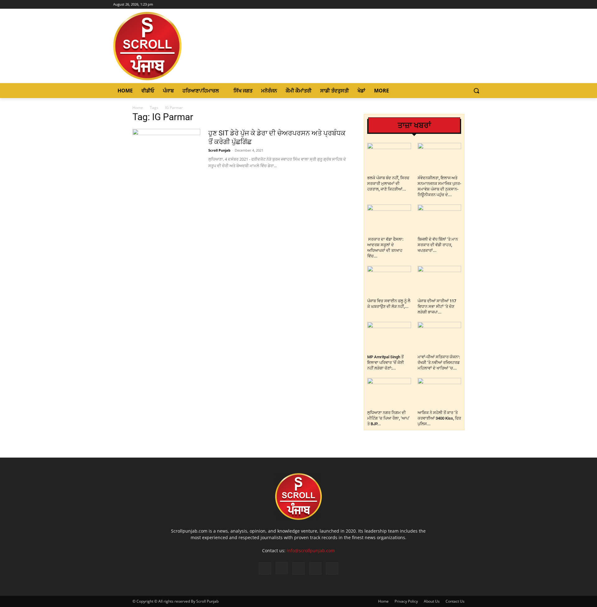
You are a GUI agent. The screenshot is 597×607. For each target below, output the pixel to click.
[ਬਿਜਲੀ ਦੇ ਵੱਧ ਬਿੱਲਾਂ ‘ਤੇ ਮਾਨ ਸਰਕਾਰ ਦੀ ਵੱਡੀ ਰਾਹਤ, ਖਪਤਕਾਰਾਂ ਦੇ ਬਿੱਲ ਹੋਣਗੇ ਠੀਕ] (439, 220)
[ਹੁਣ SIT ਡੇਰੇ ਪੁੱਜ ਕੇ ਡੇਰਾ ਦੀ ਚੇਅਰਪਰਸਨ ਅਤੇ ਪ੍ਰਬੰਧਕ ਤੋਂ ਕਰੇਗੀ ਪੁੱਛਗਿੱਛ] (166, 148)
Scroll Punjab (219, 150)
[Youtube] (480, 4)
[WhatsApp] (315, 568)
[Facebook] (454, 4)
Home (137, 107)
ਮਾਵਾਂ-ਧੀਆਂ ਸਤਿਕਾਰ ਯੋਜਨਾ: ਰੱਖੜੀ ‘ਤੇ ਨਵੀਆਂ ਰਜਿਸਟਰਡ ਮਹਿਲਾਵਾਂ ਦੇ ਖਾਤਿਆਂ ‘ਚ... (439, 362)
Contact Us (455, 601)
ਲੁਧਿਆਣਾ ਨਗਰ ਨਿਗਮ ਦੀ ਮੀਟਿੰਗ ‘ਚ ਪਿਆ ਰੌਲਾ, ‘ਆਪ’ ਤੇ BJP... (388, 418)
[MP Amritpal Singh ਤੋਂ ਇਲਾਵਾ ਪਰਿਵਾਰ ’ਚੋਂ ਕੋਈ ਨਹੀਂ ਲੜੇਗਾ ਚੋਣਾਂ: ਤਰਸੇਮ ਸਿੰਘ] (389, 337)
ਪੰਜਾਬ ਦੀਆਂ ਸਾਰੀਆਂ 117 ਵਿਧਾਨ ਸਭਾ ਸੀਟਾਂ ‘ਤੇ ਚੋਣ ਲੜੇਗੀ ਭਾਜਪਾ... (437, 306)
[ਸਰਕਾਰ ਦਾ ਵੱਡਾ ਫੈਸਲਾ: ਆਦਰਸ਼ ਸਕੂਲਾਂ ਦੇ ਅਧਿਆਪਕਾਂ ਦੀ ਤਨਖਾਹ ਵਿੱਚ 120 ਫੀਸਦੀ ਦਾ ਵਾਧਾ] (389, 220)
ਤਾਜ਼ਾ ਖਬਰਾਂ (414, 125)
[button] (476, 90)
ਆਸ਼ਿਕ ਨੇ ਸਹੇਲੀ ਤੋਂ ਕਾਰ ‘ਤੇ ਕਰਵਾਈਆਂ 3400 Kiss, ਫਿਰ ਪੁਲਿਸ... (439, 418)
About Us (432, 601)
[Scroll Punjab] (168, 46)
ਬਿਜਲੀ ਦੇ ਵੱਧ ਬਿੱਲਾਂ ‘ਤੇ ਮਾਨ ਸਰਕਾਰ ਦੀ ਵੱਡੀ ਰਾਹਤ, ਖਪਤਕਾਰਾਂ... (438, 245)
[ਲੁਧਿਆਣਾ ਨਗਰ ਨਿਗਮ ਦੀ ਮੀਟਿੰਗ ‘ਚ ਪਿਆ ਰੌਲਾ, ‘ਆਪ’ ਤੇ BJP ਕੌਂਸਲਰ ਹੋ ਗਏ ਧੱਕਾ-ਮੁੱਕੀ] (389, 393)
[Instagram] (463, 4)
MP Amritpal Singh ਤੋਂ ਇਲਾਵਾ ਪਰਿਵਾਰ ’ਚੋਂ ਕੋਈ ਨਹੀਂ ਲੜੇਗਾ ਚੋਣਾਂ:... (385, 362)
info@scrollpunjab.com (311, 550)
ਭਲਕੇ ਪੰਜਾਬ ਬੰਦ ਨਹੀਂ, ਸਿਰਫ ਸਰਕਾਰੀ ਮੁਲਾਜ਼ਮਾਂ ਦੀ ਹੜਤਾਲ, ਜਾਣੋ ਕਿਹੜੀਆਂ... (388, 183)
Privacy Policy (406, 601)
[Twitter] (471, 4)
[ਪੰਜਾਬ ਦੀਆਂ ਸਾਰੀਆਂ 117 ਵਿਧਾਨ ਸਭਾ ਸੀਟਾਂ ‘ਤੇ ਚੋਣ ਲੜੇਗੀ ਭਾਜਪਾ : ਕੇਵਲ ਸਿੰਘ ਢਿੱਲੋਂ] (439, 281)
